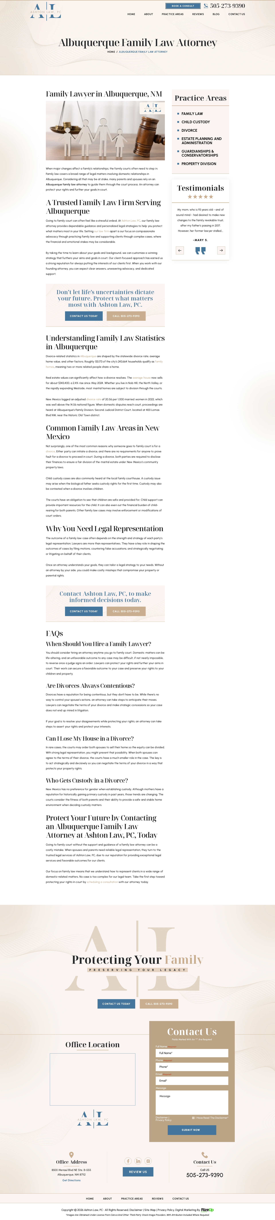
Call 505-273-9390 (126, 316)
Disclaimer (162, 1117)
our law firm (101, 231)
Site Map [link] (150, 1210)
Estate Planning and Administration (202, 140)
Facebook (128, 1161)
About (148, 14)
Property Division (199, 163)
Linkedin (138, 1161)
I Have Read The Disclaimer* (212, 1117)
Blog (216, 14)
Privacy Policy (164, 1120)
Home (131, 14)
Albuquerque (88, 356)
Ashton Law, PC (131, 220)
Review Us (138, 1172)
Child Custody (196, 122)
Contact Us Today (84, 316)
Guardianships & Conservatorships (200, 153)
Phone (164, 1060)
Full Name (166, 1046)
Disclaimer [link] (135, 1210)
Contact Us (236, 14)
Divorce (189, 130)
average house (142, 377)
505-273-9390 (227, 6)
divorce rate (93, 399)
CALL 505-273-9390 (159, 1003)
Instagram (148, 1161)
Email (163, 1074)
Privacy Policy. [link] (166, 1210)
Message (161, 1088)
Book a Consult (183, 6)
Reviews (198, 14)
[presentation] (180, 256)
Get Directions (71, 1180)
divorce (50, 451)
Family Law (192, 113)
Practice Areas (172, 14)
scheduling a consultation (102, 882)
